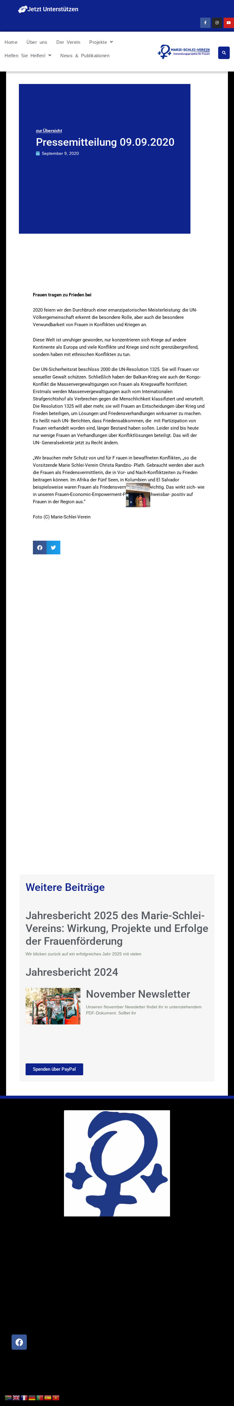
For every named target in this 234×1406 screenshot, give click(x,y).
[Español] (48, 1397)
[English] (16, 1397)
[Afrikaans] (8, 1397)
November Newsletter (138, 994)
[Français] (24, 1397)
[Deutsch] (32, 1397)
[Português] (40, 1397)
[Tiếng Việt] (56, 1397)
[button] (40, 547)
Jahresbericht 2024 (72, 972)
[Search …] (224, 53)
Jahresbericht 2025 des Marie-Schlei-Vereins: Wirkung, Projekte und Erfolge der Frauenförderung (117, 928)
